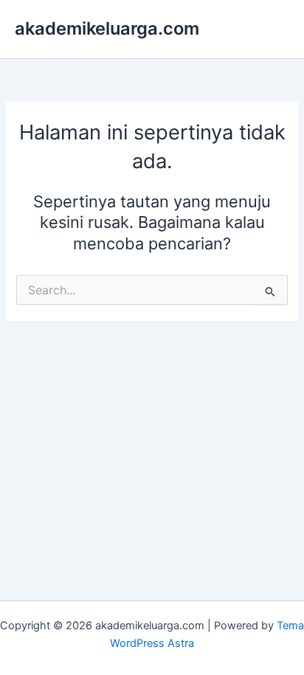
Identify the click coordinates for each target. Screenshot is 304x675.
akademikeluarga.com (107, 28)
